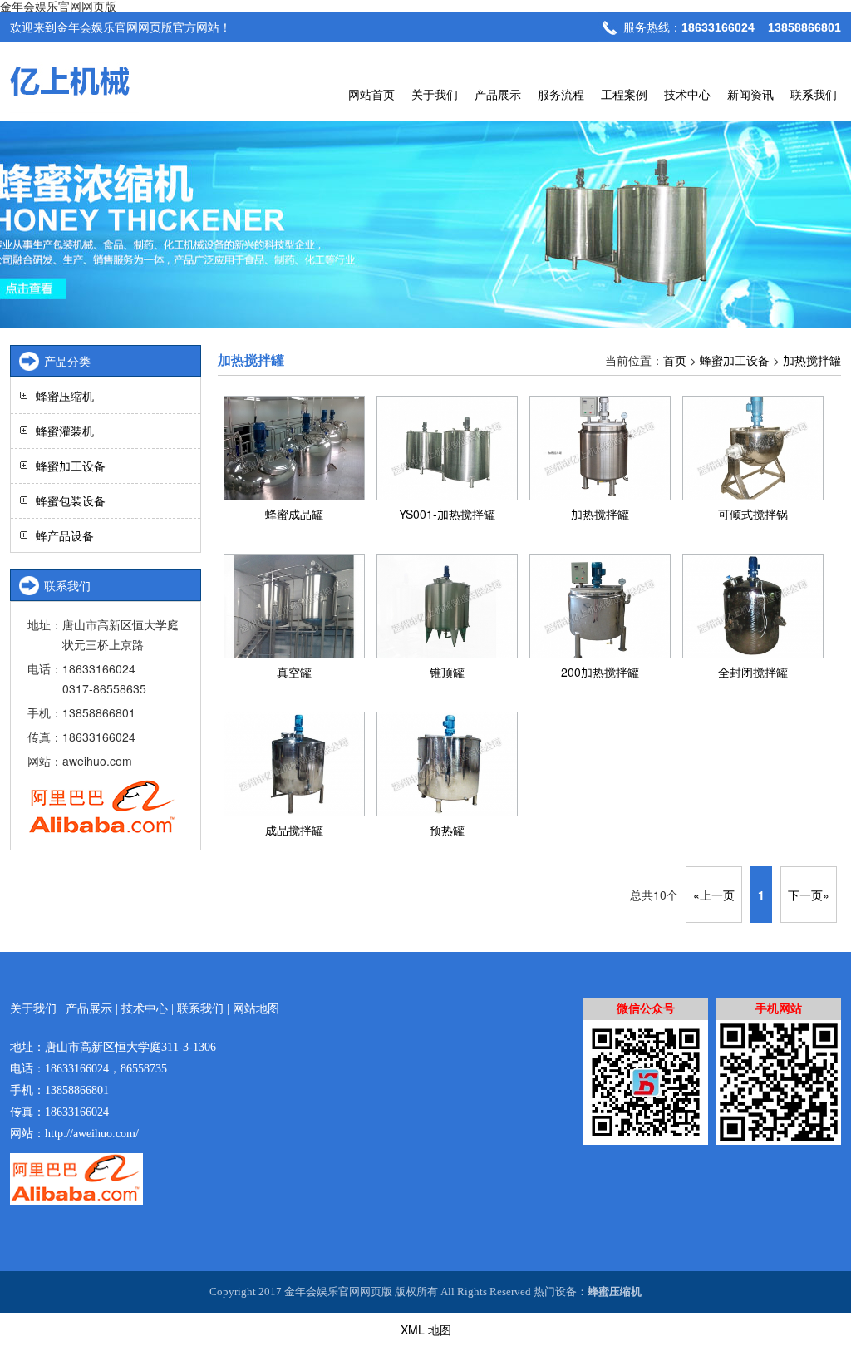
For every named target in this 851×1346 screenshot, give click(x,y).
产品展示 (498, 94)
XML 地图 (426, 1329)
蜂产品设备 (65, 535)
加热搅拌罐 (812, 360)
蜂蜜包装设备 (71, 500)
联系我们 (813, 94)
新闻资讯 (750, 94)
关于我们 (434, 94)
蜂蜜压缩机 (65, 395)
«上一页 (714, 894)
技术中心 (687, 94)
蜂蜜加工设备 (735, 360)
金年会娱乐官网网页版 (58, 6)
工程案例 (624, 94)
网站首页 (371, 94)
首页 (674, 360)
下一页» (808, 894)
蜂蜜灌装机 (65, 430)
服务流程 (561, 94)
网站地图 (256, 1009)
